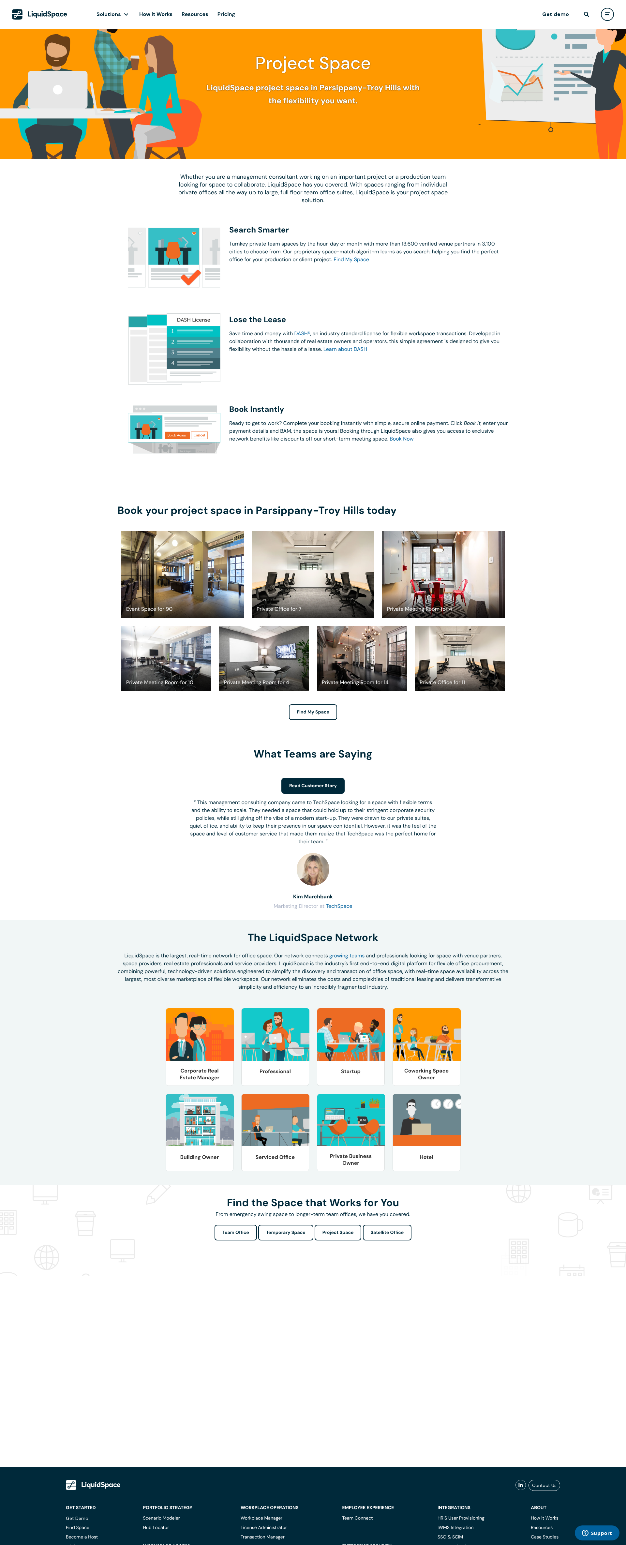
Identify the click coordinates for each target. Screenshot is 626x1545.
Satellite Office (387, 1233)
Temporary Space (286, 1233)
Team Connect (357, 1518)
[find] (586, 14)
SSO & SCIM (450, 1537)
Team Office (235, 1233)
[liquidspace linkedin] (520, 1485)
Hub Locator (156, 1528)
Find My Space (351, 259)
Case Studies (545, 1537)
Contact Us (544, 1485)
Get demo (555, 14)
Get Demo (77, 1518)
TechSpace (339, 906)
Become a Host (82, 1537)
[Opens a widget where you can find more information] (596, 1533)
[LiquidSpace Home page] (39, 14)
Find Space (77, 1528)
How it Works (155, 14)
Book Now (401, 438)
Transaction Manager (263, 1537)
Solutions (109, 14)
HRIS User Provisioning (461, 1518)
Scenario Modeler (161, 1518)
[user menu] (607, 14)
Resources (195, 14)
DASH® (302, 333)
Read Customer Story (313, 786)
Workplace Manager (261, 1518)
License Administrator (264, 1528)
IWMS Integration (456, 1528)
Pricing (226, 14)
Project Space (338, 1233)
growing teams (347, 955)
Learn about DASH (345, 349)
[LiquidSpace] (93, 1485)
